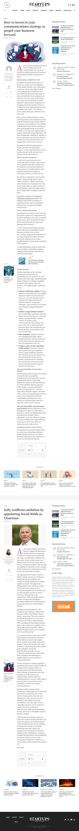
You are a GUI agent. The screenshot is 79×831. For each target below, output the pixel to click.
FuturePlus (68, 580)
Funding (6, 789)
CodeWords (55, 578)
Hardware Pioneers (57, 582)
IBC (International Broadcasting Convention (65, 77)
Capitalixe (69, 577)
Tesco (65, 593)
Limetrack (54, 585)
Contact (14, 817)
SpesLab (63, 591)
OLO (70, 588)
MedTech (55, 586)
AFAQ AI (54, 577)
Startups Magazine (70, 591)
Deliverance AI (61, 578)
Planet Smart (63, 590)
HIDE (64, 582)
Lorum (68, 585)
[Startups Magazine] (39, 5)
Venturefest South (57, 596)
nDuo (57, 588)
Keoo (70, 583)
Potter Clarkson (70, 590)
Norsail (62, 588)
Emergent (72, 578)
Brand (6, 18)
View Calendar (56, 88)
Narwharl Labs (67, 586)
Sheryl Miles (9, 557)
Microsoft (60, 586)
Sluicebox (58, 591)
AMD (64, 577)
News (5, 505)
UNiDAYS (67, 595)
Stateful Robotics (56, 593)
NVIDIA (66, 588)
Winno (64, 596)
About (8, 817)
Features (43, 789)
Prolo (53, 591)
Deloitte (67, 578)
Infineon (66, 583)
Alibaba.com (60, 577)
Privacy (21, 817)
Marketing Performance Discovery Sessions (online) (65, 84)
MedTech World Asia (63, 71)
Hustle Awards (60, 583)
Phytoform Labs (55, 590)
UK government (61, 595)
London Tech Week (61, 585)
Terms (16, 822)
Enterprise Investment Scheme (58, 580)
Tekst (61, 593)
